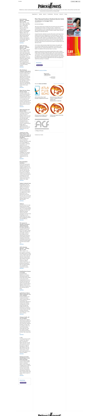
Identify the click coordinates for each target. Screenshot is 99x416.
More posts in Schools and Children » (59, 83)
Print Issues (56, 14)
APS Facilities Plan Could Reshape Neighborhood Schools (41, 97)
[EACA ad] (74, 55)
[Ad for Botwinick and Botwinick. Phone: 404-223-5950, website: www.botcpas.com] (49, 79)
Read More (22, 42)
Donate (65, 14)
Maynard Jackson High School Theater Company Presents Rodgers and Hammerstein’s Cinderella (56, 98)
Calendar (40, 14)
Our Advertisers (50, 14)
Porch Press (22, 380)
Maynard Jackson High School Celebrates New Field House (41, 115)
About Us (44, 14)
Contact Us (61, 14)
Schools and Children (43, 70)
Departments (34, 14)
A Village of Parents (39, 130)
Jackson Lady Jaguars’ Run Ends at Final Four (56, 115)
